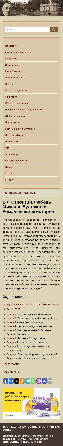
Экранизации (12, 154)
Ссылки (9, 173)
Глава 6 (11, 338)
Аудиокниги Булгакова (17, 160)
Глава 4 (11, 326)
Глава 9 (11, 354)
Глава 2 (11, 318)
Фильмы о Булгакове (16, 90)
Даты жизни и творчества (18, 52)
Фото (8, 147)
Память (9, 166)
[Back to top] (55, 438)
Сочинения (11, 96)
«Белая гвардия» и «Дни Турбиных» (24, 109)
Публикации (11, 141)
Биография (11, 58)
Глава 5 (11, 330)
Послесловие (11, 363)
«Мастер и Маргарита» (17, 103)
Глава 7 (11, 342)
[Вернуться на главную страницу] (31, 8)
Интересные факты (15, 77)
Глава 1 (11, 314)
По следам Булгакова (16, 135)
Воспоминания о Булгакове (20, 128)
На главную (11, 45)
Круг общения (12, 71)
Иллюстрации (12, 122)
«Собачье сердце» (15, 115)
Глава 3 (11, 322)
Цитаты (9, 83)
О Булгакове (11, 64)
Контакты (10, 179)
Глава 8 (11, 346)
